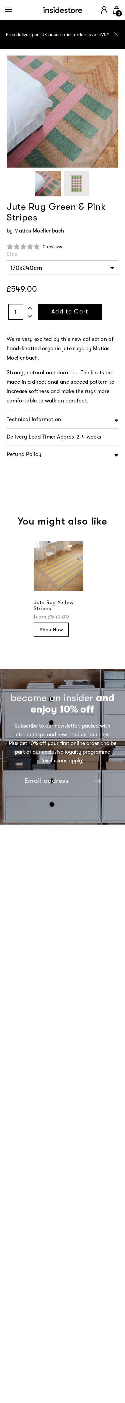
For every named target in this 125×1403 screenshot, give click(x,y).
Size (12, 254)
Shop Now (51, 629)
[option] (62, 34)
